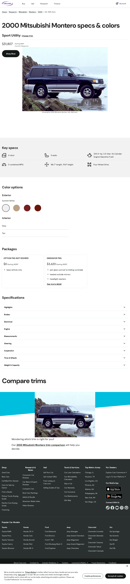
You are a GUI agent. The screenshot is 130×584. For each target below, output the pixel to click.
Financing (5, 510)
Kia (111, 527)
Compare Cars (28, 489)
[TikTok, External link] (108, 508)
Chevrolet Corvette (95, 531)
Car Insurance (69, 492)
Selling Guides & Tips (51, 488)
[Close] (127, 566)
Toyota (4, 527)
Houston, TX (90, 477)
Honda (26, 527)
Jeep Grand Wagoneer (75, 544)
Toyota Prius (6, 536)
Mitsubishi (23, 12)
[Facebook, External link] (112, 508)
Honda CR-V (28, 531)
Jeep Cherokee (73, 548)
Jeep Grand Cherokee (75, 536)
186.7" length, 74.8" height (62, 164)
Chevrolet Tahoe (94, 547)
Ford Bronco (50, 536)
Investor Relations (49, 563)
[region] (65, 573)
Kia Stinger (114, 540)
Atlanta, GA (89, 489)
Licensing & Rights (79, 563)
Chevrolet (92, 527)
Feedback (112, 563)
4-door (11, 155)
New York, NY (90, 497)
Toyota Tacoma (7, 540)
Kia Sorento (114, 536)
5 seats (54, 155)
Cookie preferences (93, 576)
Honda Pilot (27, 544)
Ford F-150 (49, 540)
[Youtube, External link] (117, 508)
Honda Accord (28, 540)
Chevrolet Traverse (95, 542)
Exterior (6, 195)
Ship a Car (68, 483)
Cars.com (21, 575)
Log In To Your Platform (115, 477)
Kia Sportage (114, 531)
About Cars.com (20, 563)
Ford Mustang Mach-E (53, 544)
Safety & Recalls (29, 497)
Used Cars (6, 472)
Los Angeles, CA (91, 481)
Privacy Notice (30, 572)
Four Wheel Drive (101, 164)
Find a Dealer (7, 492)
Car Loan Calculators (72, 472)
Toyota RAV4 (6, 531)
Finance (57, 4)
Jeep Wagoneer (73, 540)
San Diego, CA (90, 502)
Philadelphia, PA (91, 493)
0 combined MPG (15, 164)
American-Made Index (31, 501)
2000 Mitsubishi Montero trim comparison (41, 445)
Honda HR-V (28, 548)
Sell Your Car (48, 472)
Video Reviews (28, 505)
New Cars (5, 477)
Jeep (68, 527)
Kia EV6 (112, 548)
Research (44, 4)
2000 (40, 12)
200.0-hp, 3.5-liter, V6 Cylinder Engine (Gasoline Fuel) (108, 155)
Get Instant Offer (50, 477)
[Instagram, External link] (122, 508)
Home (4, 12)
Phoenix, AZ (89, 485)
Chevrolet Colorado (96, 551)
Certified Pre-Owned (10, 481)
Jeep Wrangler (72, 531)
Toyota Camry (7, 544)
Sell (32, 4)
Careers (65, 563)
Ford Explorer (50, 548)
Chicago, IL (89, 472)
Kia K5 (112, 544)
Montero (32, 12)
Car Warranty (69, 488)
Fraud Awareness (98, 563)
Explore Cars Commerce (115, 472)
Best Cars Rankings (30, 493)
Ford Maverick (50, 531)
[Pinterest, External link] (126, 508)
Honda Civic (28, 536)
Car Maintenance (71, 496)
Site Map (67, 500)
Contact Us (34, 563)
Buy (23, 4)
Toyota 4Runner (8, 548)
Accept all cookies (115, 576)
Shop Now (10, 53)
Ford (47, 527)
